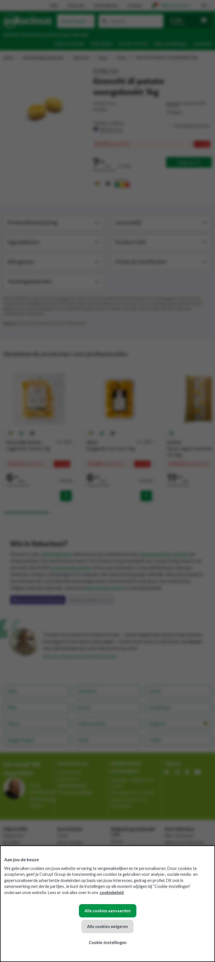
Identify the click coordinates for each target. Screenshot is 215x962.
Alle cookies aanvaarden (108, 910)
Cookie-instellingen (108, 942)
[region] (107, 903)
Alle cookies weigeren (107, 926)
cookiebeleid (112, 892)
